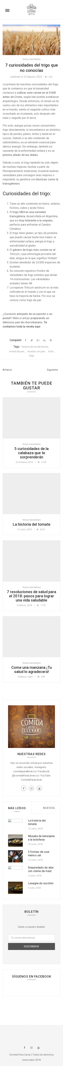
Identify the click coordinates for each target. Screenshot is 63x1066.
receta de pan (16, 351)
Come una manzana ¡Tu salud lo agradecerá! (31, 669)
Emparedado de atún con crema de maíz (41, 869)
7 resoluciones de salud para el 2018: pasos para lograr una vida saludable (31, 596)
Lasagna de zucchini (41, 883)
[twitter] (32, 340)
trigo (31, 355)
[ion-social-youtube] (39, 788)
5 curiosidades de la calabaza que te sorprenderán (31, 452)
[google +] (38, 340)
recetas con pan (36, 351)
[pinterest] (51, 340)
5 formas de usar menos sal (38, 853)
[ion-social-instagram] (31, 788)
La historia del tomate (31, 524)
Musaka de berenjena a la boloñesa (41, 837)
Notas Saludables (32, 59)
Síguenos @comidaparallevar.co (32, 1033)
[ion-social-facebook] (23, 788)
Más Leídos (17, 808)
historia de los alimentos (35, 346)
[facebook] (25, 340)
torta (50, 351)
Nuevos (49, 808)
